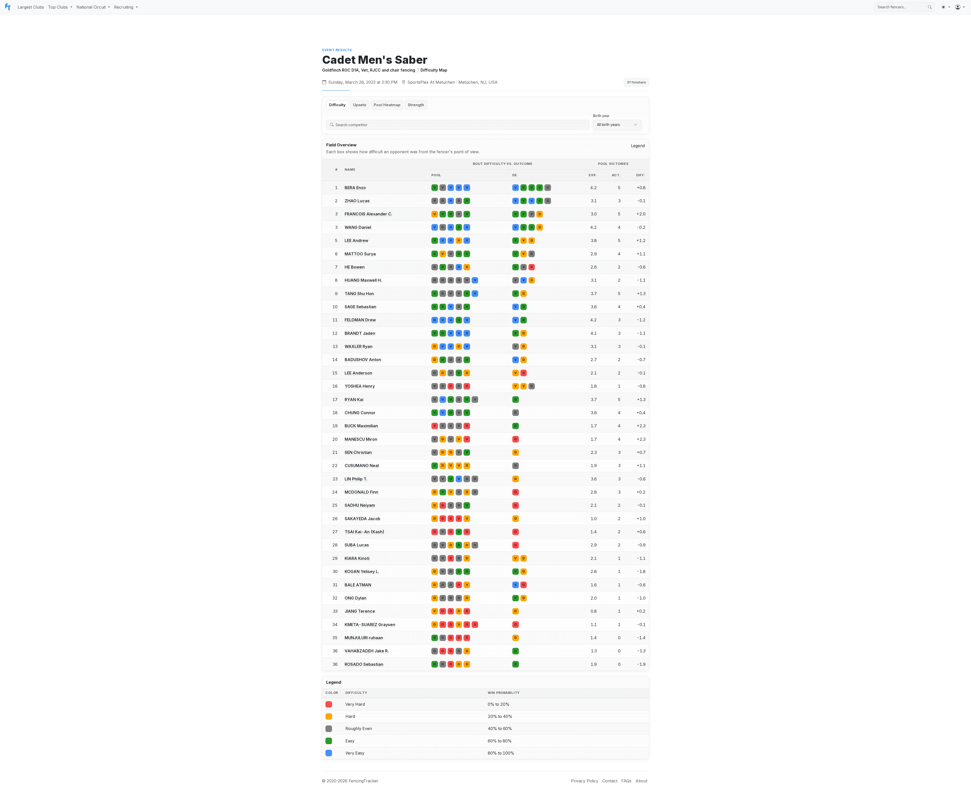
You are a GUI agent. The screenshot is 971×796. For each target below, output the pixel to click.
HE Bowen (355, 267)
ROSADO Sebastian (364, 664)
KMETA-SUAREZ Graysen (370, 624)
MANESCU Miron (361, 439)
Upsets (359, 105)
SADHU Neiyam (360, 505)
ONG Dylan (355, 598)
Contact (609, 780)
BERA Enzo (355, 187)
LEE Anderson (358, 372)
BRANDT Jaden (360, 333)
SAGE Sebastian (360, 306)
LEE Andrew (356, 240)
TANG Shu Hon (359, 293)
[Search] (930, 7)
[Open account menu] (960, 7)
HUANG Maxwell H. (363, 280)
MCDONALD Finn (361, 492)
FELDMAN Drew (360, 319)
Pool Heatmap (387, 105)
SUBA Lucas (357, 544)
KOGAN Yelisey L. (362, 571)
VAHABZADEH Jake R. (367, 650)
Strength (416, 105)
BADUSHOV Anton (363, 359)
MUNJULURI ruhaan (364, 637)
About (641, 780)
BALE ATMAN (358, 584)
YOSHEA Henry (360, 386)
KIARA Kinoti (357, 558)
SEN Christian (358, 452)
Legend (638, 145)
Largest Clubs (31, 7)
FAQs (626, 780)
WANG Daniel (358, 227)
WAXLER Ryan (358, 346)
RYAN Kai (354, 399)
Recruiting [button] (123, 7)
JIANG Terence (360, 611)
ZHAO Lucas (357, 200)
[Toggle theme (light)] (946, 7)
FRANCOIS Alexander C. (368, 213)
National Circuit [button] (91, 7)
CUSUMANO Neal (362, 465)
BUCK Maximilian (361, 425)
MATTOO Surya (360, 253)
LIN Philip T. (356, 478)
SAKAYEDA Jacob (362, 518)
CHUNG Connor (360, 412)
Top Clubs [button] (58, 7)
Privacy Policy (584, 780)
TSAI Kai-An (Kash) (364, 531)
